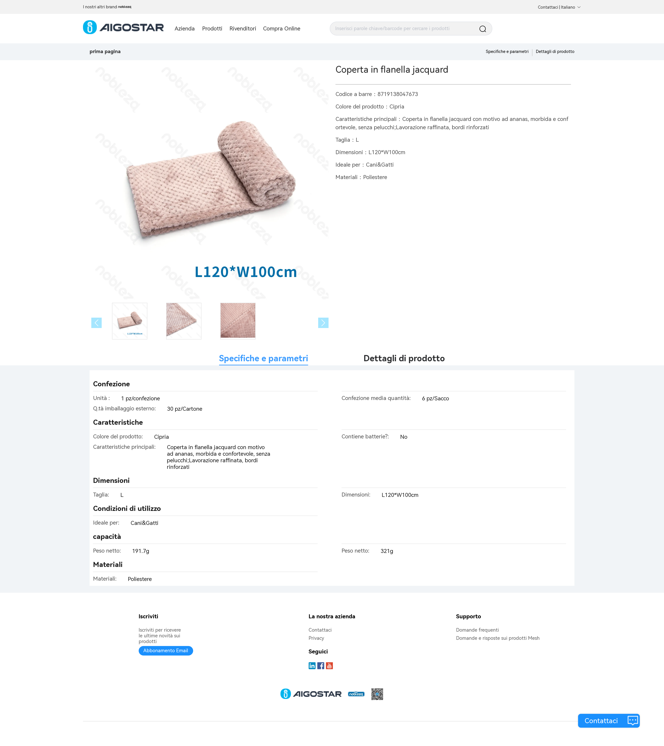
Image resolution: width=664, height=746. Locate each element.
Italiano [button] (568, 7)
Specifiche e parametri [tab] (263, 358)
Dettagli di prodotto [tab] (404, 358)
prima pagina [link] (105, 51)
